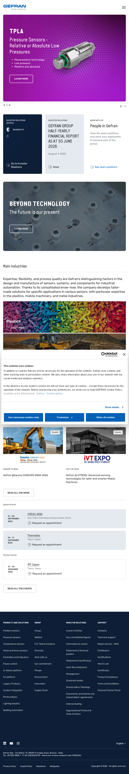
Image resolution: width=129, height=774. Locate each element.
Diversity (39, 650)
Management (72, 674)
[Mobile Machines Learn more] (64, 335)
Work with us (41, 657)
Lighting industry (11, 703)
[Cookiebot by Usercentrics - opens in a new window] (103, 354)
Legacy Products (11, 683)
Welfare (38, 637)
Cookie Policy (26, 766)
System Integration (12, 690)
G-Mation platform (12, 670)
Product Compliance (108, 677)
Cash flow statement (76, 667)
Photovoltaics (10, 697)
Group (38, 630)
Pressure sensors (11, 637)
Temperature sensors (13, 644)
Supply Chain (41, 690)
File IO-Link (103, 663)
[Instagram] (20, 743)
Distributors (103, 650)
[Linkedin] (6, 743)
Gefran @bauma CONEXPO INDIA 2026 (25, 475)
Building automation (13, 710)
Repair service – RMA (108, 644)
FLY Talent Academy (45, 644)
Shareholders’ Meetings (78, 687)
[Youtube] (13, 743)
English (120, 743)
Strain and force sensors (15, 650)
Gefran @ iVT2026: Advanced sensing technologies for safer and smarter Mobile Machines (90, 479)
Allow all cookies (105, 417)
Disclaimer (41, 766)
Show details (112, 407)
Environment (41, 677)
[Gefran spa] (14, 7)
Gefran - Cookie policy (49, 393)
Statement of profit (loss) (78, 660)
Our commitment (43, 663)
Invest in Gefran (74, 630)
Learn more (21, 228)
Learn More (25, 78)
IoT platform (9, 677)
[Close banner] (124, 354)
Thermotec (34, 535)
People (38, 670)
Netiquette (54, 766)
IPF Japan (33, 564)
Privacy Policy (9, 766)
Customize (63, 417)
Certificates (103, 670)
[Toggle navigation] (124, 7)
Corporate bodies (74, 680)
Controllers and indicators (16, 657)
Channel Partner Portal (109, 690)
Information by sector (77, 644)
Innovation (40, 683)
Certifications (104, 657)
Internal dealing (73, 704)
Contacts (102, 630)
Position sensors (11, 630)
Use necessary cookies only (23, 417)
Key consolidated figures (78, 637)
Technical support (106, 637)
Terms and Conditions (108, 683)
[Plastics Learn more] (64, 302)
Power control (10, 663)
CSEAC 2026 (35, 513)
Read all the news (18, 492)
